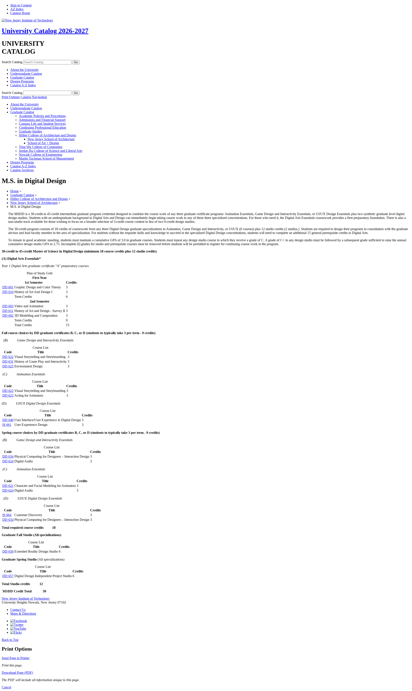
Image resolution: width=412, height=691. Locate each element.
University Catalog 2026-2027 (45, 31)
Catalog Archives (22, 170)
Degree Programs (22, 81)
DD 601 (8, 287)
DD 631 (8, 361)
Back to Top (10, 640)
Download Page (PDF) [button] (17, 672)
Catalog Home (20, 13)
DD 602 (8, 315)
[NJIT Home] (27, 20)
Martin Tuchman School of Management (46, 158)
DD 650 (8, 551)
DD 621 (8, 486)
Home (14, 191)
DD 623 (8, 395)
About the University (24, 70)
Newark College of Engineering (40, 154)
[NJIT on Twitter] (16, 625)
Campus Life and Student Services (42, 123)
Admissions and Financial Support (42, 120)
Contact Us (18, 610)
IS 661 (6, 425)
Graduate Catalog (22, 77)
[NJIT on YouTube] (18, 628)
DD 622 (8, 357)
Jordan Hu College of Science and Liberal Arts (50, 151)
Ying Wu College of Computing (40, 147)
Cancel (6, 687)
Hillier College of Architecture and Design (47, 135)
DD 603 (8, 306)
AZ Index (17, 9)
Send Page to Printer (15, 658)
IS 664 (6, 515)
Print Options (11, 97)
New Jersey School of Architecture (51, 139)
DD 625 (8, 366)
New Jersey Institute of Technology (26, 598)
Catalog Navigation (34, 97)
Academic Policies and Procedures (42, 116)
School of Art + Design (43, 143)
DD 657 (8, 576)
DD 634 (8, 456)
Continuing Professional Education (42, 127)
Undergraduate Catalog (26, 73)
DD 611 (7, 311)
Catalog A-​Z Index (23, 85)
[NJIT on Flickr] (16, 632)
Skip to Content (21, 5)
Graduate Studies (30, 131)
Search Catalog (12, 62)
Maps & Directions (23, 613)
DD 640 (8, 420)
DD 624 (8, 461)
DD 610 (8, 292)
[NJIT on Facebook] (18, 621)
